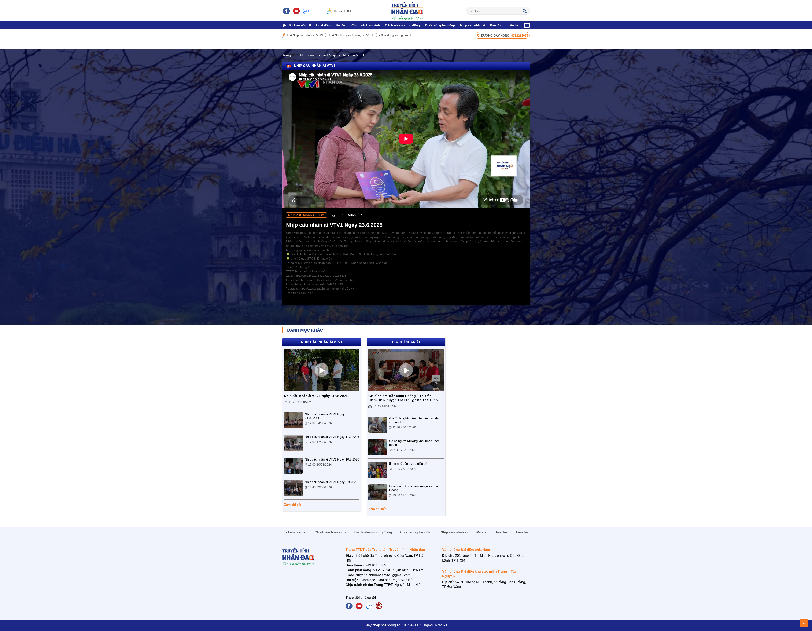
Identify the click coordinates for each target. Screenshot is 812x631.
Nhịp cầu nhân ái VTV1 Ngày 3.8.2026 (331, 482)
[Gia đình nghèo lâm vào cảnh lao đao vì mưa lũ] (377, 425)
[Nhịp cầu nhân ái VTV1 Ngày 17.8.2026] (293, 443)
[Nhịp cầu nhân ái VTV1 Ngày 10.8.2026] (293, 466)
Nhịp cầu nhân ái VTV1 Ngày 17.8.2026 (332, 437)
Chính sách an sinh (365, 25)
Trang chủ (289, 55)
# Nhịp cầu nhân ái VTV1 (307, 35)
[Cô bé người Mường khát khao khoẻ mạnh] (377, 447)
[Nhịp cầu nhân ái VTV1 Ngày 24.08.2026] (293, 420)
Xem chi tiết (292, 504)
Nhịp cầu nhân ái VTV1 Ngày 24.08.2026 (325, 416)
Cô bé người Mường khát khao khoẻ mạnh (414, 443)
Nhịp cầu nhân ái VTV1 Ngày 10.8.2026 (332, 459)
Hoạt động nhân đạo (331, 25)
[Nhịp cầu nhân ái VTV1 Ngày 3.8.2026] (293, 488)
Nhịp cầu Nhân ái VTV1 (347, 55)
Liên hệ (513, 25)
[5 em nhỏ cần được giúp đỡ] (377, 470)
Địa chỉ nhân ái (406, 342)
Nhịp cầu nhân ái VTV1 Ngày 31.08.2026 (316, 396)
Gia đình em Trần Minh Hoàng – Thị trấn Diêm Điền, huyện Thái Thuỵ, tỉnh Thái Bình (403, 398)
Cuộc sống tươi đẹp (440, 25)
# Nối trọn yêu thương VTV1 (351, 35)
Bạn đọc (496, 25)
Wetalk (481, 532)
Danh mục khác (305, 330)
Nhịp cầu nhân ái (472, 25)
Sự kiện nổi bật (300, 25)
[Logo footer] (307, 556)
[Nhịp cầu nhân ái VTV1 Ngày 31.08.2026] (321, 370)
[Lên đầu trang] (804, 623)
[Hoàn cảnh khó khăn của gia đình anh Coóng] (377, 492)
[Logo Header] (407, 11)
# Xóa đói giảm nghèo (393, 35)
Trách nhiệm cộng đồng (402, 25)
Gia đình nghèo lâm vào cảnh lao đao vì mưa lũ (414, 420)
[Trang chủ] (284, 25)
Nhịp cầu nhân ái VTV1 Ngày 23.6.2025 (334, 225)
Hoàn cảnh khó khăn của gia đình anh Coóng (415, 488)
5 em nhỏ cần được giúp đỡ (408, 463)
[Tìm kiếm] (524, 11)
